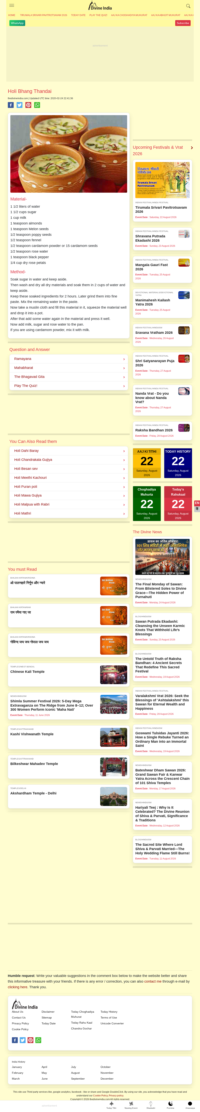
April (44, 1066)
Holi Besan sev (26, 469)
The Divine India (100, 5)
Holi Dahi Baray (26, 451)
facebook (15, 1040)
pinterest (30, 1040)
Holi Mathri (22, 513)
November (107, 1072)
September (78, 1078)
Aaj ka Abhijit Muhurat (165, 15)
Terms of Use (109, 1017)
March (16, 1078)
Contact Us (19, 1017)
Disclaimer (48, 1011)
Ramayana (22, 359)
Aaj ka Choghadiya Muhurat (129, 15)
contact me (153, 981)
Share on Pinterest (28, 105)
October (106, 1066)
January (17, 1066)
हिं (197, 508)
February (17, 1072)
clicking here (17, 987)
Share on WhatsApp (37, 105)
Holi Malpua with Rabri (31, 504)
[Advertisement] (100, 54)
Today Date (78, 15)
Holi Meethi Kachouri (30, 478)
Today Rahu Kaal (81, 1022)
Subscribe (183, 23)
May (44, 1072)
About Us (17, 1011)
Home (11, 15)
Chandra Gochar (81, 1028)
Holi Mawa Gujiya (28, 495)
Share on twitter (19, 105)
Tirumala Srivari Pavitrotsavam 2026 (43, 15)
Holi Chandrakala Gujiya (33, 460)
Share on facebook (11, 105)
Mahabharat (23, 368)
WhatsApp (17, 23)
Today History (109, 1011)
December (107, 1078)
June (45, 1078)
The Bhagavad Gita (29, 377)
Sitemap (47, 1017)
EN (197, 503)
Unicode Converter (112, 1023)
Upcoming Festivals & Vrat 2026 (158, 150)
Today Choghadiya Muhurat (82, 1014)
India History (18, 1061)
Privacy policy (116, 1095)
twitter (23, 1040)
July (73, 1066)
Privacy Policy (20, 1023)
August (75, 1072)
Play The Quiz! (98, 15)
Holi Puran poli (25, 487)
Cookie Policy (20, 1029)
